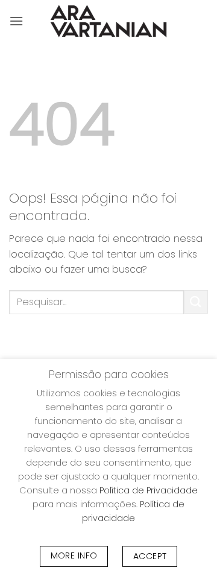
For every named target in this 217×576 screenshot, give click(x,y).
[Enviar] (196, 302)
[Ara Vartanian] (108, 21)
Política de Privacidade (148, 490)
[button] (16, 21)
